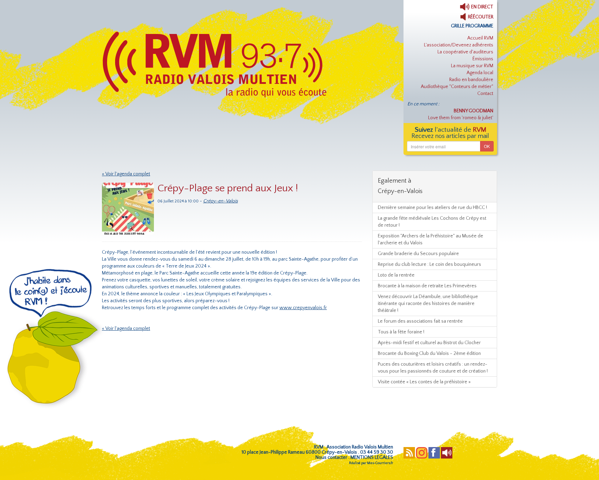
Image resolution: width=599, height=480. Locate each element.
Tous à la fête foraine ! (401, 332)
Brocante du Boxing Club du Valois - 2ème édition (429, 353)
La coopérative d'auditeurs (465, 52)
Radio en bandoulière (471, 79)
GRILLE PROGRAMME (472, 26)
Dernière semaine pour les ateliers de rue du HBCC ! (432, 207)
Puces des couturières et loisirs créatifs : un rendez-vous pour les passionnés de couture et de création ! (433, 367)
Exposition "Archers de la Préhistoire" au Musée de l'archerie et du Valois (430, 239)
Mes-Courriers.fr (380, 463)
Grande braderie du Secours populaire (418, 253)
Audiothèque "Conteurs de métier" (457, 86)
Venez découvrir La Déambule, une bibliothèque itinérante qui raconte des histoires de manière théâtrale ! (428, 303)
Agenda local (480, 73)
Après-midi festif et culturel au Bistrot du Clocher (429, 343)
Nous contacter (331, 457)
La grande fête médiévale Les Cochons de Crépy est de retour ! (432, 222)
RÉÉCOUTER (480, 17)
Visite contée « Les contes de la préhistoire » (424, 382)
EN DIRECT (481, 7)
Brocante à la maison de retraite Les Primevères (427, 286)
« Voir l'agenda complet (126, 174)
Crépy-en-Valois (220, 201)
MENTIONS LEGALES (371, 457)
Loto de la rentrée (396, 275)
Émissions (482, 59)
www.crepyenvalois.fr (303, 308)
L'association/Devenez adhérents (458, 45)
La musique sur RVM (472, 66)
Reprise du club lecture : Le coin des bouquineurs (429, 264)
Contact (485, 93)
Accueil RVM (480, 38)
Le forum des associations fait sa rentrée (420, 321)
